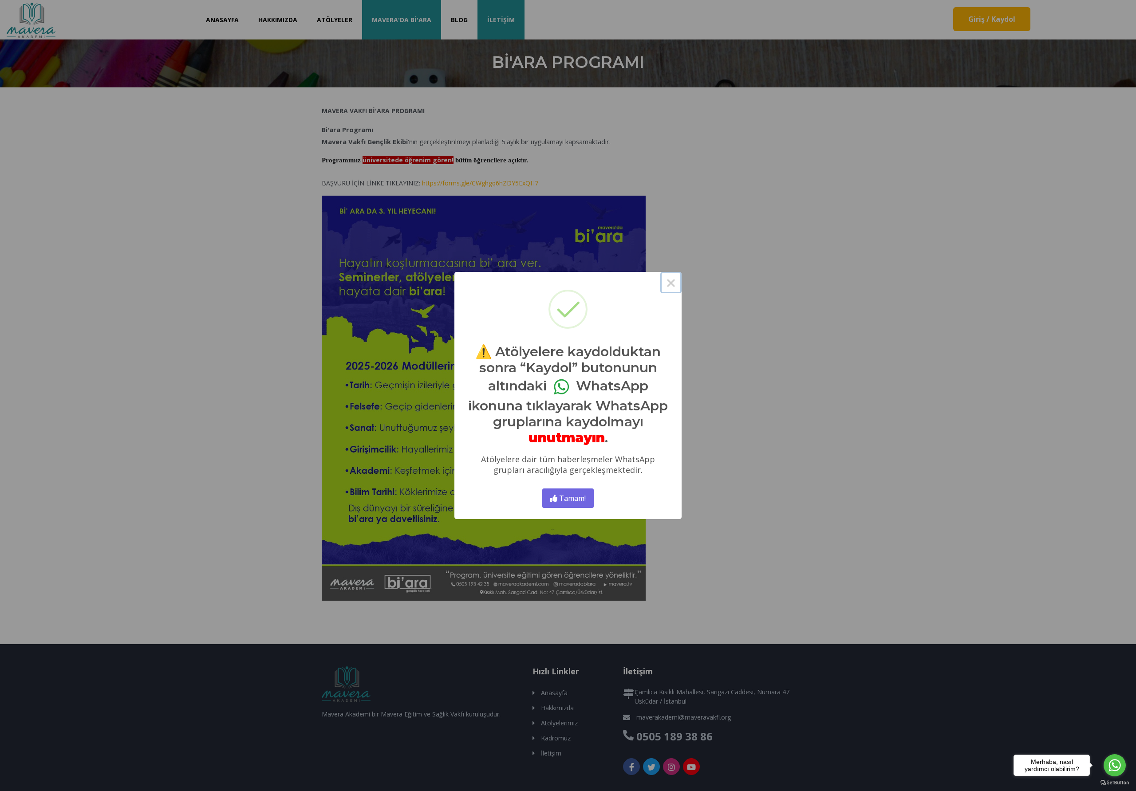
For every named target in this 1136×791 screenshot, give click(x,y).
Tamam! (571, 498)
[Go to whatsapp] (1115, 765)
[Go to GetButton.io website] (1114, 782)
